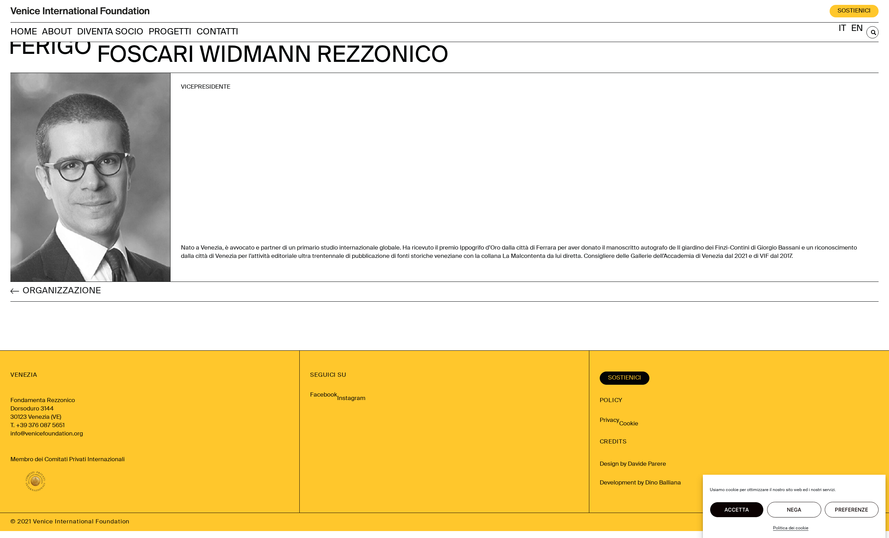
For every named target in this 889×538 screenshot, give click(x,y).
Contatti (217, 32)
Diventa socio (110, 32)
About (57, 32)
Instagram (351, 398)
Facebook (323, 395)
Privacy (609, 420)
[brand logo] (79, 11)
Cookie (628, 424)
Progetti (170, 32)
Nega (794, 509)
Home (23, 32)
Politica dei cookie (790, 528)
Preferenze (851, 509)
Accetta (736, 509)
